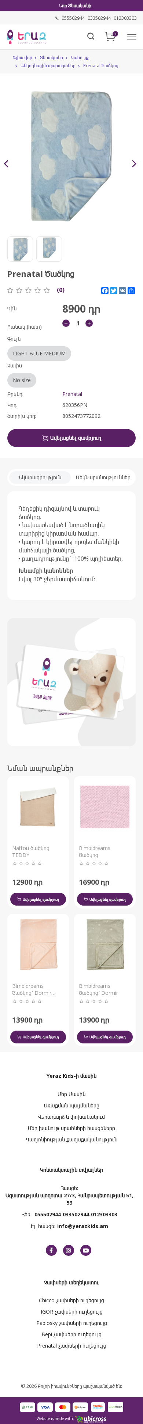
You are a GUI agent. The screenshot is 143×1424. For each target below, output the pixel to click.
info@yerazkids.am (82, 1226)
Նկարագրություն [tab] (40, 477)
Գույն (36, 346)
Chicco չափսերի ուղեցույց (71, 1300)
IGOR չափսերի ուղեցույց (72, 1311)
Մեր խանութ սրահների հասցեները (71, 1128)
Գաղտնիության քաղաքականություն (71, 1139)
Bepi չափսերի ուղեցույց (71, 1334)
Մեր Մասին (71, 1094)
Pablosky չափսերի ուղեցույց (71, 1322)
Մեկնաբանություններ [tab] (103, 477)
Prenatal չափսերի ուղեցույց (71, 1345)
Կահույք (79, 57)
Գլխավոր (22, 57)
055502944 (47, 1214)
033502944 (76, 1214)
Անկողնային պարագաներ (48, 66)
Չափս (19, 373)
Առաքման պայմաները (71, 1105)
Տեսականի (51, 57)
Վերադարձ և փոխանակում (71, 1116)
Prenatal (72, 393)
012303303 (104, 1214)
